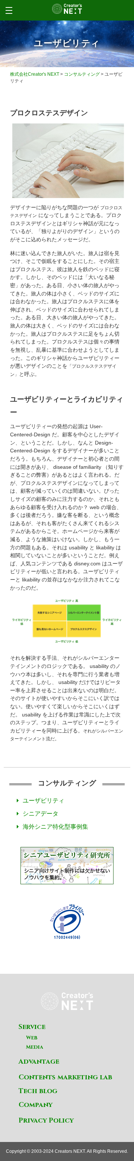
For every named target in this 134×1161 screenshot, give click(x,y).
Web (32, 1037)
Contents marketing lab (65, 1077)
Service (32, 1027)
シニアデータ (40, 813)
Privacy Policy (46, 1120)
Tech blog (38, 1091)
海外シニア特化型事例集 (55, 826)
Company (35, 1105)
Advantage (39, 1061)
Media (34, 1047)
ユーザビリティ (43, 800)
